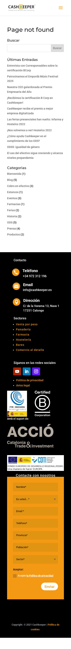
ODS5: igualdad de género (23, 147)
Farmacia (22, 334)
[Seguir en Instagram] (36, 371)
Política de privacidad (29, 380)
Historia (12, 216)
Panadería (23, 329)
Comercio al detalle (30, 349)
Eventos (12, 198)
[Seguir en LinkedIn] (27, 371)
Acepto (35, 575)
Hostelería (23, 339)
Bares (20, 344)
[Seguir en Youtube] (17, 371)
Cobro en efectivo (18, 186)
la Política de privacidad (39, 575)
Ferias (11, 210)
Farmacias (13, 204)
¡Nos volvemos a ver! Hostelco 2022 (29, 130)
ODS (9, 222)
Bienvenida (14, 173)
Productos (13, 234)
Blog (10, 179)
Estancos (13, 192)
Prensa (11, 228)
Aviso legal (23, 385)
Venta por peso (27, 324)
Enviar (49, 587)
